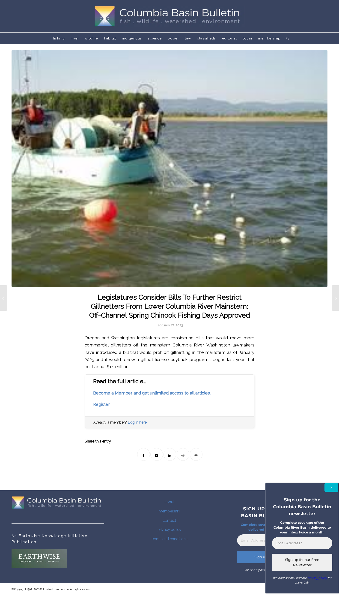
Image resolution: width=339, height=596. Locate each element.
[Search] (286, 38)
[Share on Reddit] (183, 454)
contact (169, 520)
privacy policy (169, 529)
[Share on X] (156, 454)
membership (169, 511)
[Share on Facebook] (143, 454)
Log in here (137, 422)
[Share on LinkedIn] (170, 454)
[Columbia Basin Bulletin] (169, 16)
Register (101, 404)
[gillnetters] (169, 168)
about (169, 502)
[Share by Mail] (196, 454)
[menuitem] (59, 38)
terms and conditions (169, 539)
